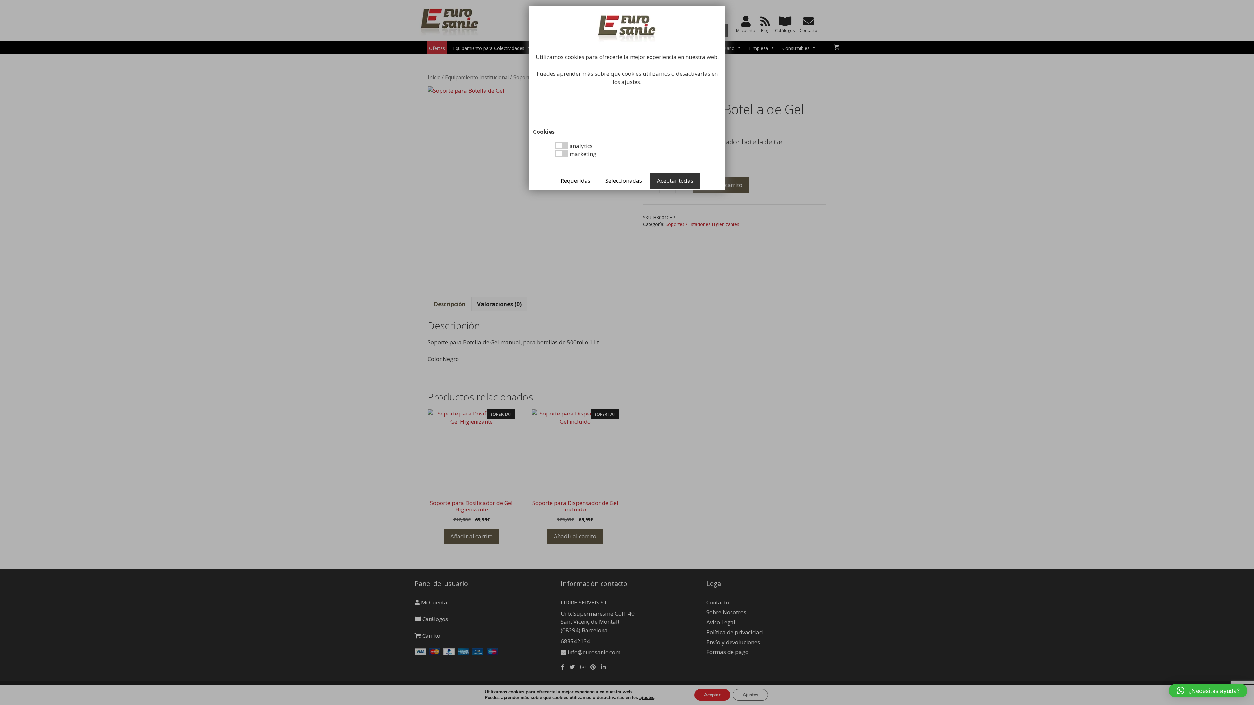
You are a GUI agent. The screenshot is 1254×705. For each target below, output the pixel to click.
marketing (582, 154)
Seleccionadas (623, 180)
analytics (580, 145)
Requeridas (575, 180)
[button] (1208, 690)
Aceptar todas (675, 180)
